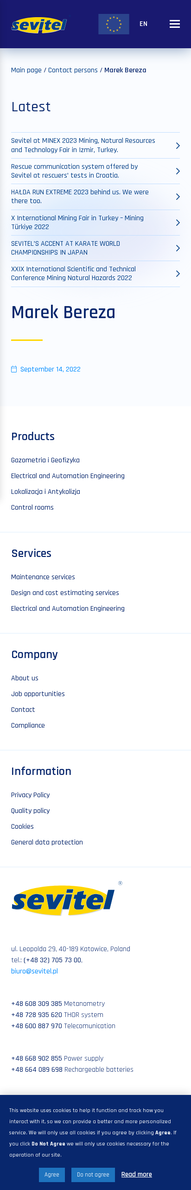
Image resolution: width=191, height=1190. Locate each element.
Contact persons (73, 70)
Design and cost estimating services (65, 593)
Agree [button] (52, 1174)
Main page (26, 70)
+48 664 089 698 (37, 1070)
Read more (136, 1174)
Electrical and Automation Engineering (68, 476)
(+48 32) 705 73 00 (52, 960)
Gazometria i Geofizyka (45, 460)
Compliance (28, 725)
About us (24, 678)
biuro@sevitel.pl (34, 971)
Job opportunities (38, 694)
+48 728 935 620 (36, 1015)
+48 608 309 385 (36, 1004)
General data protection (47, 842)
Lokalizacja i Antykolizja (45, 492)
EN (143, 24)
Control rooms (32, 507)
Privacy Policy (30, 795)
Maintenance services (43, 577)
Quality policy (30, 811)
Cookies (22, 827)
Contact (23, 710)
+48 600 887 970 (36, 1026)
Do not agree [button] (93, 1174)
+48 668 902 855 (36, 1058)
